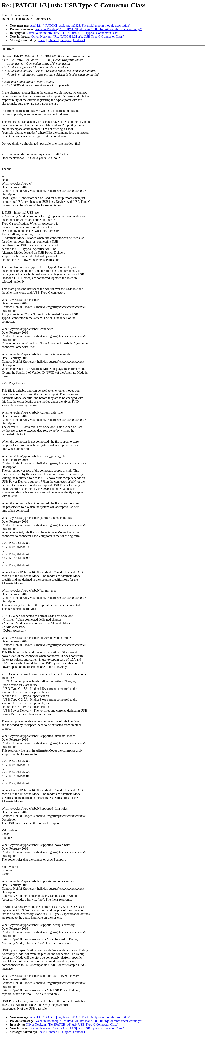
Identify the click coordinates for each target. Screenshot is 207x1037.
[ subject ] (66, 40)
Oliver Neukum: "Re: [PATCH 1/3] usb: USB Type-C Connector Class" (72, 33)
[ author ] (79, 40)
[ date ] (42, 40)
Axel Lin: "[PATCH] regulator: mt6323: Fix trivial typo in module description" (80, 25)
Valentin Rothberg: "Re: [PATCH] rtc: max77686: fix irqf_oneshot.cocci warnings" (88, 29)
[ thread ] (53, 40)
